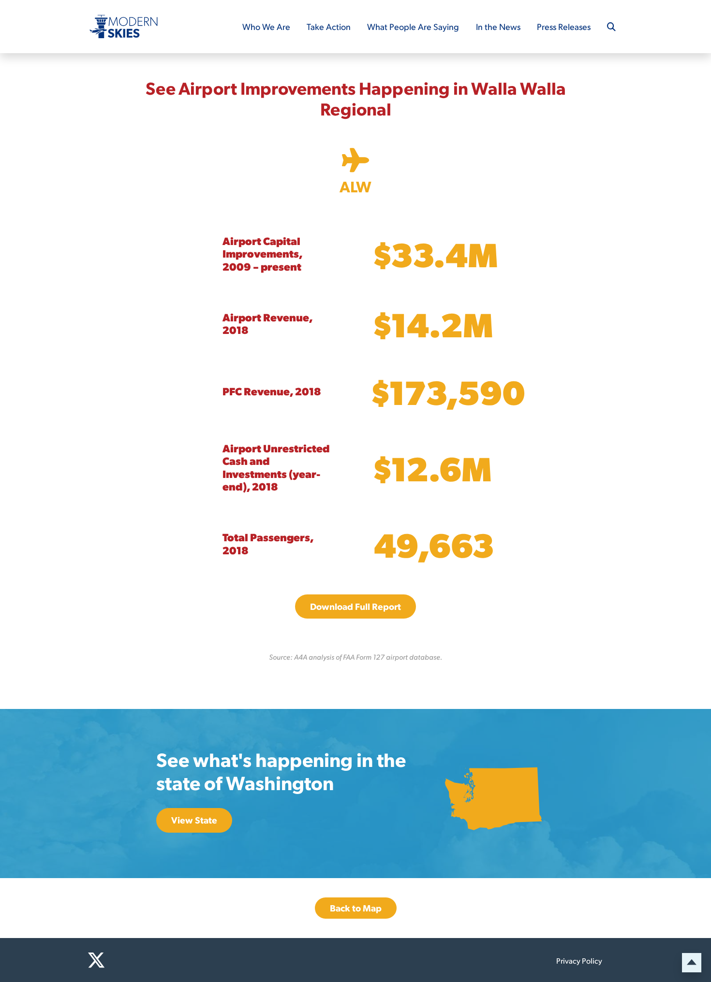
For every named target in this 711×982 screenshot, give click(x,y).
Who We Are (266, 26)
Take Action (329, 26)
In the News (498, 26)
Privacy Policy (579, 960)
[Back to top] (691, 962)
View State (194, 820)
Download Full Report (355, 606)
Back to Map (356, 908)
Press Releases (564, 26)
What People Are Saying (413, 26)
